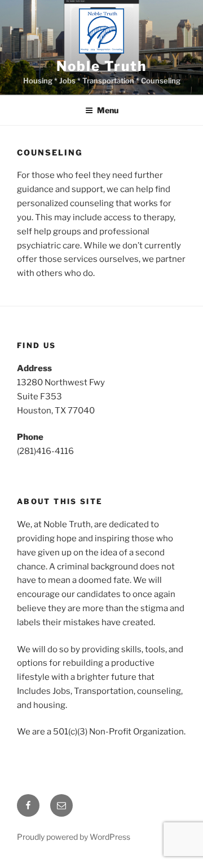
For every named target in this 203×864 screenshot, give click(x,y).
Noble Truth (101, 66)
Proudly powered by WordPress (73, 836)
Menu (107, 110)
